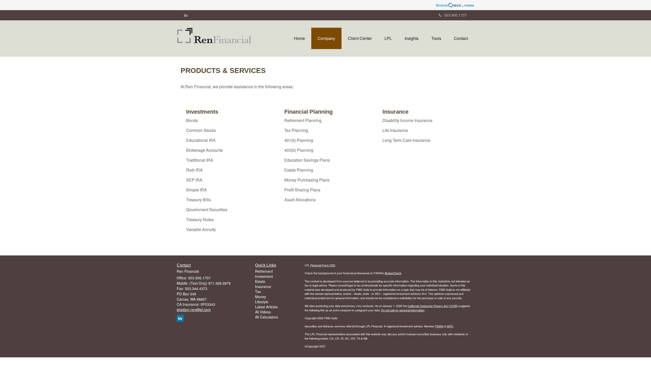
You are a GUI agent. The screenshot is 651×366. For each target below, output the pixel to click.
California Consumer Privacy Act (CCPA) (433, 306)
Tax (258, 291)
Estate (260, 281)
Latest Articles (266, 306)
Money (260, 296)
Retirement (264, 271)
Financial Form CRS (322, 265)
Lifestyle (261, 301)
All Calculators (266, 316)
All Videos (263, 311)
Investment (264, 276)
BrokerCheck (393, 273)
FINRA (439, 326)
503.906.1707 (455, 15)
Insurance (263, 286)
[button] (326, 38)
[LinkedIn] (185, 15)
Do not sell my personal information (402, 310)
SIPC (450, 326)
